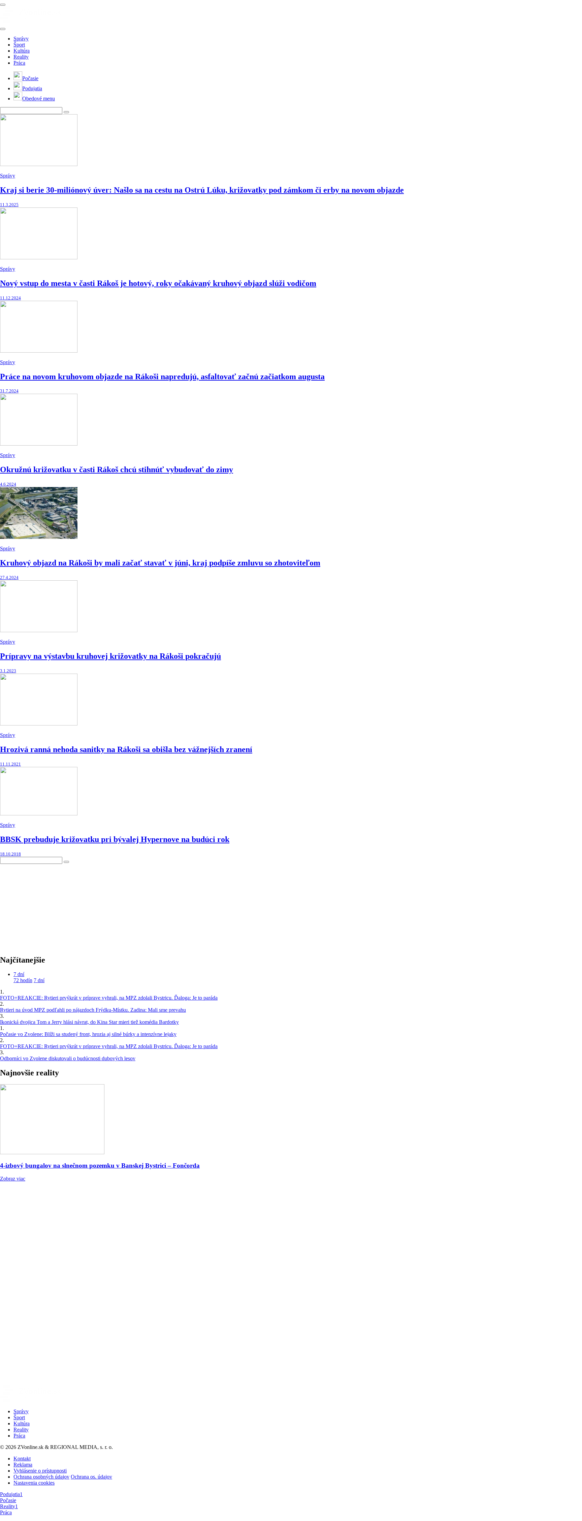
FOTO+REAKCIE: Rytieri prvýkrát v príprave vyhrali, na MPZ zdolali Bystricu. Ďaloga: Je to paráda (109, 998)
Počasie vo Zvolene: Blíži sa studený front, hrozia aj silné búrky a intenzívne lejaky (88, 1034)
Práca (19, 63)
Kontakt (22, 1458)
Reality (21, 57)
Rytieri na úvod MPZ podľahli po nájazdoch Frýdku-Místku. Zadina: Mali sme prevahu (93, 1010)
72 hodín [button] (22, 980)
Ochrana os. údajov (91, 1477)
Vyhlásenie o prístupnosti (40, 1471)
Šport (19, 44)
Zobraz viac (12, 1179)
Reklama (22, 1464)
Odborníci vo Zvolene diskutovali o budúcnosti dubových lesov (67, 1058)
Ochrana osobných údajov (41, 1477)
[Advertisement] (50, 906)
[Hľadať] (2, 29)
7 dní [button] (18, 974)
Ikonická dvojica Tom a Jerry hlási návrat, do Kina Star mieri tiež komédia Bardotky (89, 1022)
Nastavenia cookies (34, 1483)
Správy (21, 38)
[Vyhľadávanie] (66, 112)
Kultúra (21, 51)
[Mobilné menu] (2, 5)
